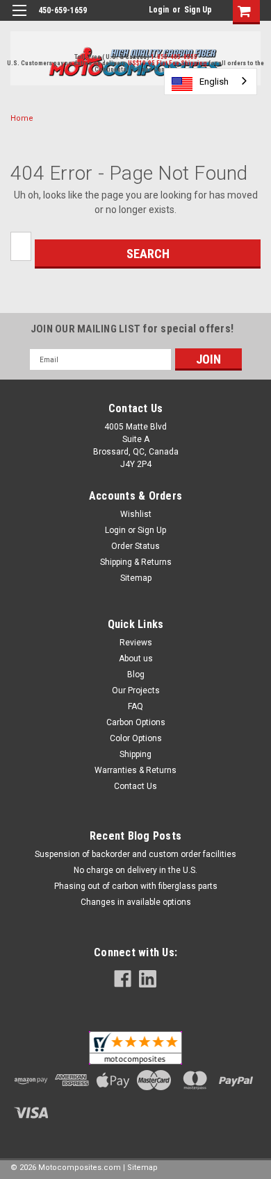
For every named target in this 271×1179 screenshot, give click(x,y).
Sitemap (135, 578)
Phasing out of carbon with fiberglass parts (135, 886)
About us (136, 658)
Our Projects (136, 690)
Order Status (135, 546)
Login (159, 10)
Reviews (136, 642)
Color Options (136, 738)
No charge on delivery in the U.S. (135, 870)
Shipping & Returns (136, 562)
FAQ (135, 706)
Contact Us (135, 786)
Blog (136, 674)
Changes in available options (136, 902)
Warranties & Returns (135, 770)
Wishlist (135, 514)
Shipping (135, 754)
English (214, 81)
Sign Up (198, 10)
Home (21, 118)
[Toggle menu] (19, 19)
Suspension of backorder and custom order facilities (135, 854)
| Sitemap (140, 1167)
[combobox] (210, 81)
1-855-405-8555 (174, 56)
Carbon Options (135, 722)
